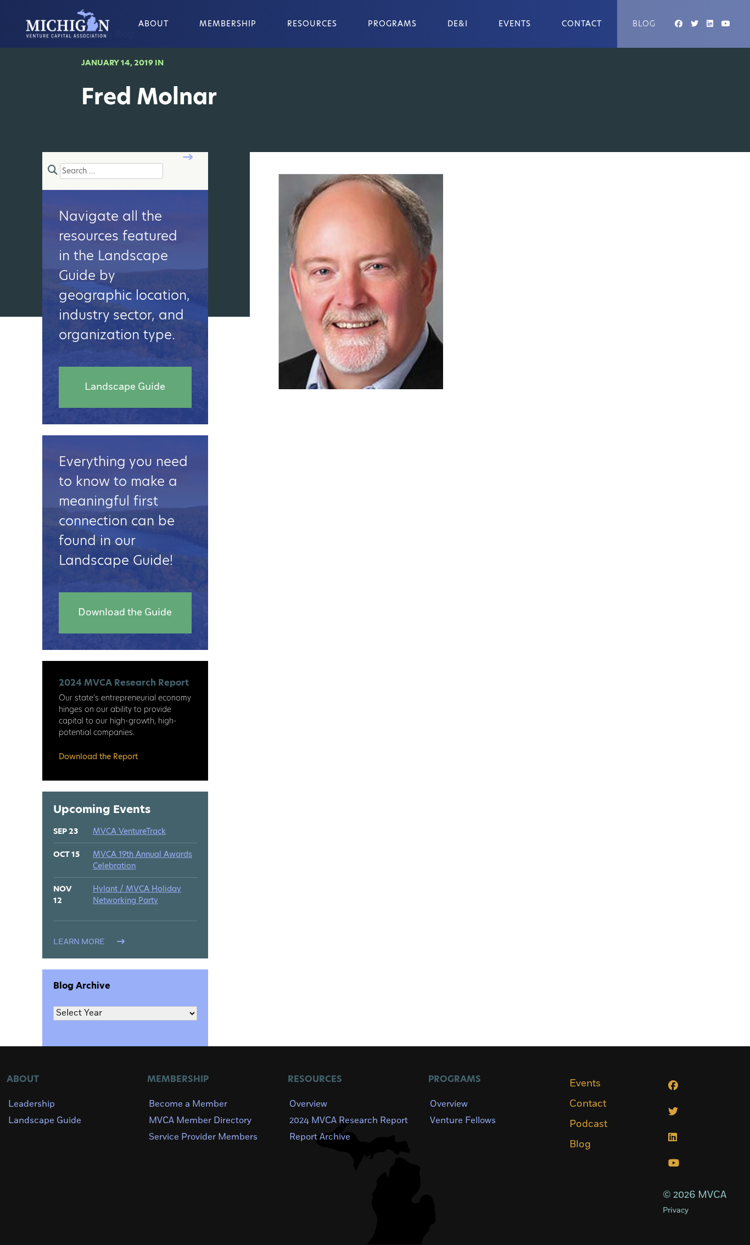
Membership (227, 23)
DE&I (457, 23)
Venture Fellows (463, 1120)
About (153, 23)
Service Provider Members (203, 1137)
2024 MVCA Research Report (348, 1120)
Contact (582, 23)
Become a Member (188, 1104)
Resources (312, 23)
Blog (644, 23)
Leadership (31, 1104)
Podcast (588, 1124)
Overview (308, 1104)
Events (515, 23)
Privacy (676, 1210)
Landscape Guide (44, 1120)
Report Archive (319, 1137)
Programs (392, 23)
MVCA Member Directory (200, 1120)
